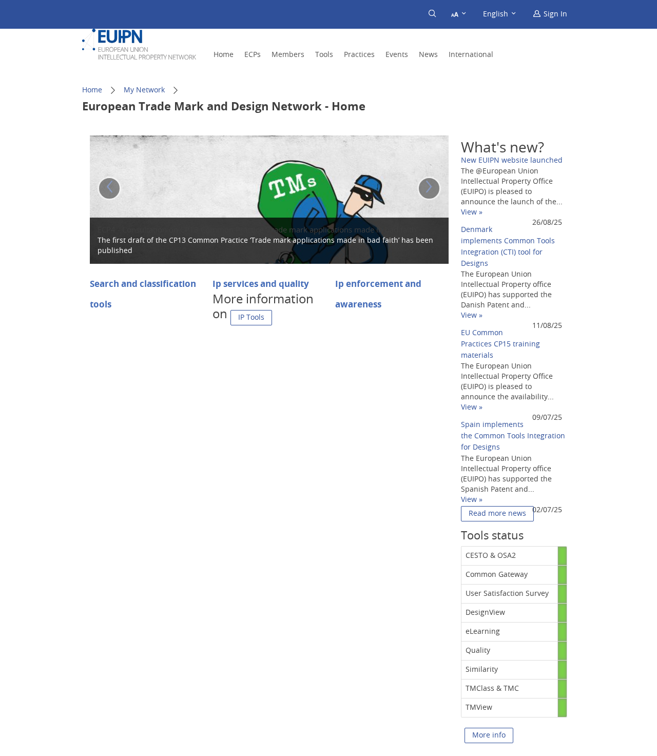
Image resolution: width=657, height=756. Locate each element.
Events (396, 55)
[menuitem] (550, 14)
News (428, 55)
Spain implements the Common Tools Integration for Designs (513, 436)
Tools (324, 55)
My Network (144, 90)
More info (489, 735)
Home (224, 55)
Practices (359, 55)
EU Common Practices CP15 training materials (500, 344)
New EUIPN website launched (512, 160)
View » (471, 212)
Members (288, 55)
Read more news (497, 513)
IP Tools (251, 317)
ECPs (252, 55)
